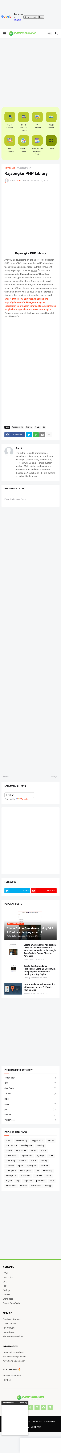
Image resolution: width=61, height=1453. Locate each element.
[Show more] (49, 434)
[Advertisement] (9, 54)
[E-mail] (42, 434)
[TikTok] (30, 1407)
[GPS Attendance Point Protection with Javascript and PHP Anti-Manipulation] (13, 989)
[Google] (50, 1407)
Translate (25, 799)
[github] (43, 1407)
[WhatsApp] (36, 434)
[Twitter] (29, 434)
